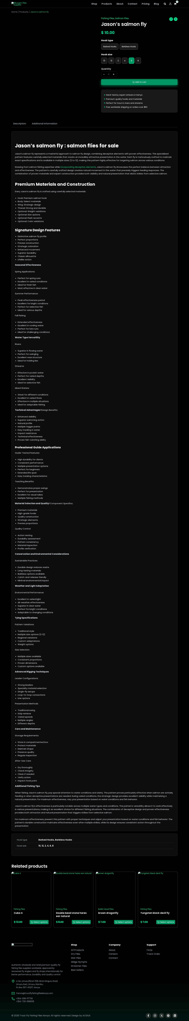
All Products (77, 950)
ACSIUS (86, 1015)
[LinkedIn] (175, 1015)
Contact (113, 958)
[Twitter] (161, 1015)
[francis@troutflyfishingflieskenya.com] (13, 993)
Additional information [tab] (44, 123)
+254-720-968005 (25, 1001)
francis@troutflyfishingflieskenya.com (34, 993)
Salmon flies (122, 18)
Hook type (107, 40)
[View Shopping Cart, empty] (176, 4)
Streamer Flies (79, 966)
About (112, 950)
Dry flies (75, 954)
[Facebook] (148, 1015)
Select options (40, 922)
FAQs (149, 950)
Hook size (106, 54)
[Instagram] (155, 1015)
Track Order (153, 954)
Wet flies (76, 958)
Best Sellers (77, 970)
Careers (113, 954)
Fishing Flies (107, 18)
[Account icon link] (170, 3)
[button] (165, 4)
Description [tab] (19, 123)
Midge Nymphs (79, 962)
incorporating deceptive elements (78, 167)
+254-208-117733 (24, 998)
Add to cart (140, 82)
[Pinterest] (168, 1015)
